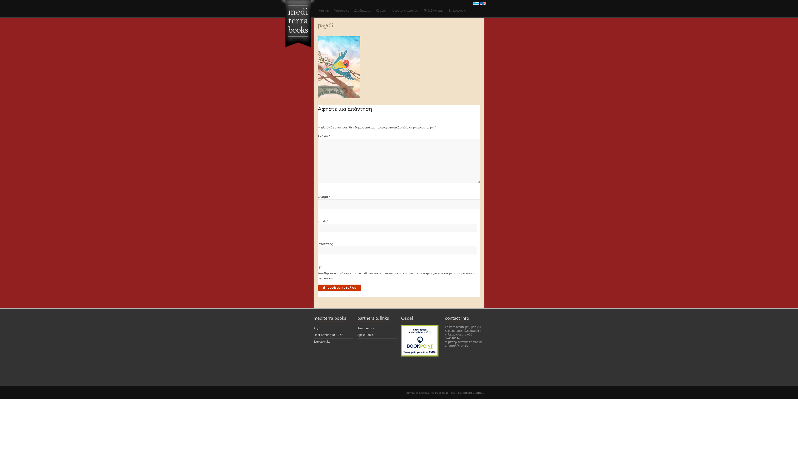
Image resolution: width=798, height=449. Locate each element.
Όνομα (324, 197)
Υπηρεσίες (341, 10)
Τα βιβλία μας (433, 10)
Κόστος (381, 10)
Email (323, 221)
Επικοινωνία (457, 10)
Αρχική (324, 10)
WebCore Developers (473, 393)
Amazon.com (365, 328)
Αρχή (317, 328)
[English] (483, 4)
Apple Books (365, 335)
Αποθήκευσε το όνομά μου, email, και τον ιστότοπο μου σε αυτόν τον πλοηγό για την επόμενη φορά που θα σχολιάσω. (397, 276)
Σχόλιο (324, 136)
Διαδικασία (362, 10)
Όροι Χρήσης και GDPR (329, 335)
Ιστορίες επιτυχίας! (405, 10)
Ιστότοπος (325, 244)
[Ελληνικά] (476, 4)
